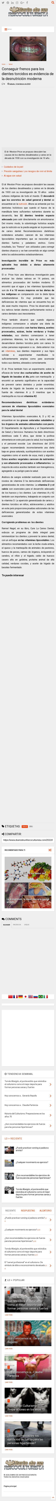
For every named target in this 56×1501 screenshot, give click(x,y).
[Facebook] (27, 2)
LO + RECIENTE (13, 1138)
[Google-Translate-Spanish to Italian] (45, 998)
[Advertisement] (28, 21)
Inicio (3, 64)
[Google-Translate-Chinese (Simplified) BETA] (10, 998)
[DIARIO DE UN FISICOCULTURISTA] (28, 15)
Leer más (8, 1315)
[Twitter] (3, 2)
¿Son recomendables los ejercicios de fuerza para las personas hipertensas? (25, 1439)
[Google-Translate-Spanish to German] (20, 998)
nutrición (23, 204)
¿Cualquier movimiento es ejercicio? (32, 1162)
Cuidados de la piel (13, 166)
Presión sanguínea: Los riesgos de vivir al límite (28, 171)
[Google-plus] (22, 2)
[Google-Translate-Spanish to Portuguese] (40, 998)
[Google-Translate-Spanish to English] (30, 998)
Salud (10, 64)
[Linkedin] (12, 2)
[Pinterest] (8, 2)
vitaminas (10, 351)
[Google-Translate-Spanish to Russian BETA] (35, 998)
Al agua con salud (12, 175)
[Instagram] (17, 2)
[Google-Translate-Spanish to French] (15, 998)
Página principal (10, 1486)
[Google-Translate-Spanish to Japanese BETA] (25, 998)
